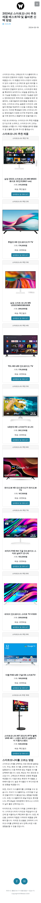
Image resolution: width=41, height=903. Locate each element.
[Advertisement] (20, 51)
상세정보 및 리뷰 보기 (20, 194)
